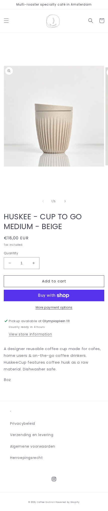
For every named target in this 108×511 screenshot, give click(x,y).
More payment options (54, 307)
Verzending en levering (31, 434)
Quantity (11, 253)
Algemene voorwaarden (32, 446)
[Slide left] (42, 201)
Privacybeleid (22, 423)
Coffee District (46, 502)
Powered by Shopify (68, 502)
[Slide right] (65, 201)
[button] (6, 20)
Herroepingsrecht (26, 457)
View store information (30, 334)
